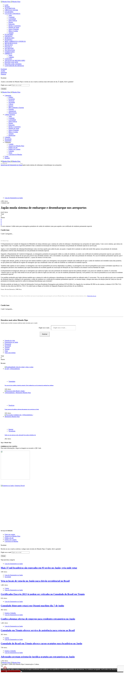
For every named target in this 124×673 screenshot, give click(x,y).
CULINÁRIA (9, 12)
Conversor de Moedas (15, 154)
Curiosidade (12, 19)
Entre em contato (10, 534)
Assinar (4, 88)
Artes (10, 15)
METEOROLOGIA (11, 43)
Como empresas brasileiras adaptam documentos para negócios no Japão (22, 409)
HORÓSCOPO (9, 38)
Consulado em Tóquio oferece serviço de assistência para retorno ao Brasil (38, 630)
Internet (11, 106)
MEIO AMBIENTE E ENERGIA (15, 41)
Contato (11, 144)
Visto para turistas (10, 352)
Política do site (13, 147)
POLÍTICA (8, 46)
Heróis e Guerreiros (15, 26)
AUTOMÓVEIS (10, 8)
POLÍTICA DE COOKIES (13, 64)
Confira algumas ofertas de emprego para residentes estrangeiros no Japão (38, 619)
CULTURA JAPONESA (12, 13)
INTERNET (8, 39)
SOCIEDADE (9, 48)
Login (6, 5)
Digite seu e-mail (6, 85)
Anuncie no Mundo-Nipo (16, 146)
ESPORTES (8, 36)
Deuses (11, 22)
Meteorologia (13, 113)
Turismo (11, 32)
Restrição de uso (91, 296)
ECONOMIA (9, 34)
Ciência (11, 104)
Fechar (3, 671)
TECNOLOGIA (10, 50)
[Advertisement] (62, 180)
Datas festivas (13, 20)
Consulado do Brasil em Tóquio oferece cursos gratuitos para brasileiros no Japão (41, 643)
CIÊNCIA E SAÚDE (11, 10)
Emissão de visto (10, 340)
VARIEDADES (10, 52)
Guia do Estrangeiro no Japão (13, 165)
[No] (21, 671)
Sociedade (12, 102)
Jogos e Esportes (14, 29)
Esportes (11, 109)
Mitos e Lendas (13, 31)
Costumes (12, 17)
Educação (12, 24)
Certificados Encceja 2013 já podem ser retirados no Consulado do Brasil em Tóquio (43, 594)
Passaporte (8, 344)
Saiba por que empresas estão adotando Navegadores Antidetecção (20, 435)
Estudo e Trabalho (10, 613)
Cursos (7, 588)
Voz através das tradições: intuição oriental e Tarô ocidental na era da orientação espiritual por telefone (29, 385)
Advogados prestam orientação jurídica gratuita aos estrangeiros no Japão (38, 656)
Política (11, 97)
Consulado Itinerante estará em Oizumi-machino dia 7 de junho (32, 605)
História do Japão (14, 27)
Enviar (3, 556)
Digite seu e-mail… (45, 328)
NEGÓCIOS (9, 45)
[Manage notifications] (5, 668)
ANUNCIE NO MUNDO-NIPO (15, 60)
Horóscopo (12, 135)
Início (2, 165)
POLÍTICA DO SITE (11, 62)
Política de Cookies (14, 149)
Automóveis (12, 111)
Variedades (12, 381)
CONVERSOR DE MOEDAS (14, 66)
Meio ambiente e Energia (16, 107)
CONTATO (8, 59)
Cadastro (11, 57)
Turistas (7, 349)
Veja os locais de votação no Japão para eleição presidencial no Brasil (35, 581)
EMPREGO (8, 53)
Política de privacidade (13, 671)
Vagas (10, 55)
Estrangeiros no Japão (11, 342)
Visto (6, 351)
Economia (12, 99)
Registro (7, 6)
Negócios (11, 100)
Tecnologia (12, 431)
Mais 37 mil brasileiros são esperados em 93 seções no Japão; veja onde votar (39, 568)
